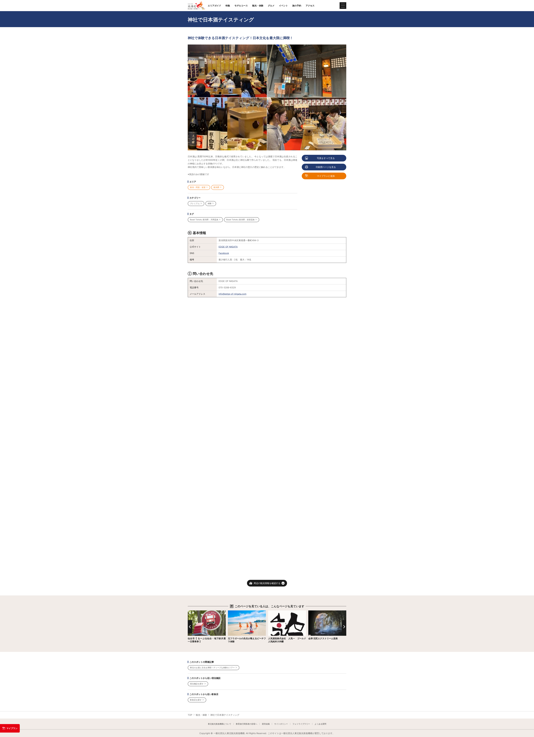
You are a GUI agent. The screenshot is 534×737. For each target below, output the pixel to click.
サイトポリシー (281, 724)
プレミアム (195, 203)
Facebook (224, 253)
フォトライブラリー (301, 724)
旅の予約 (296, 5)
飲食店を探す (196, 700)
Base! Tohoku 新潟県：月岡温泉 (204, 219)
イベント (283, 5)
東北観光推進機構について (219, 724)
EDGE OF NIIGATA (228, 246)
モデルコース (241, 5)
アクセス (310, 5)
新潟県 (216, 187)
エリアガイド (214, 5)
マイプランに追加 (326, 176)
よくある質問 (320, 724)
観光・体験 (257, 5)
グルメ (271, 5)
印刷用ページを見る (326, 167)
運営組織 (266, 724)
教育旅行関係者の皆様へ (246, 724)
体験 (210, 203)
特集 (228, 5)
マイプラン (12, 728)
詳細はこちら (194, 611)
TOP (190, 714)
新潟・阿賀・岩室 (198, 187)
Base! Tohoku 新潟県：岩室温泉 (240, 219)
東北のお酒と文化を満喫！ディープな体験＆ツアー (212, 667)
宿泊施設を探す (197, 683)
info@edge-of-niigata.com (232, 293)
